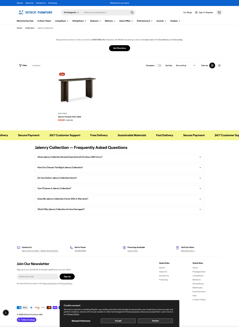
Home (19, 28)
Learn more (133, 251)
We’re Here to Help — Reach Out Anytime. (40, 251)
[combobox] (98, 12)
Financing (52, 3)
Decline (155, 321)
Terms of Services (50, 283)
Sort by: (169, 65)
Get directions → (188, 251)
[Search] (132, 12)
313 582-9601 (80, 251)
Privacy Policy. (66, 283)
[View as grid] (212, 65)
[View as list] (219, 65)
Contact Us (41, 3)
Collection (29, 28)
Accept (118, 321)
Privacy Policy (73, 314)
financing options (56, 193)
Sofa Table (62, 113)
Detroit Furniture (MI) (33, 314)
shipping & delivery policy (176, 183)
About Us (29, 3)
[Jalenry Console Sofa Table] (77, 90)
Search (20, 3)
